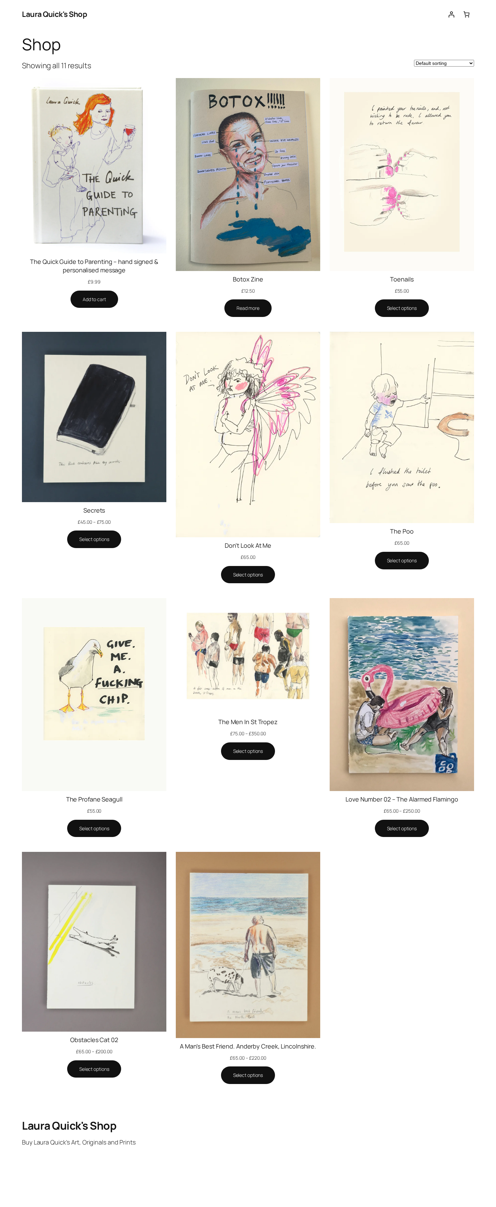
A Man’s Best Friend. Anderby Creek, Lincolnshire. (248, 1046)
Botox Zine (248, 279)
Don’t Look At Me (248, 545)
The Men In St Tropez (248, 722)
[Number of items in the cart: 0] (466, 14)
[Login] (451, 14)
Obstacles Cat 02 (94, 1040)
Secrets (94, 510)
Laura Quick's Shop (54, 14)
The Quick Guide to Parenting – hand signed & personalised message (94, 265)
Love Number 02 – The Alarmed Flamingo (402, 799)
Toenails (401, 279)
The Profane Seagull (94, 799)
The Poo (401, 531)
